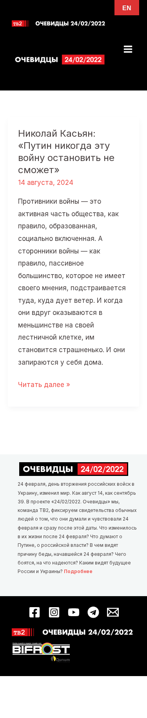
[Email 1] (113, 612)
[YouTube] (73, 612)
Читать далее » (44, 385)
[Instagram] (54, 612)
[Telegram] (93, 612)
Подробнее (78, 571)
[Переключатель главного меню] (128, 49)
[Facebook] (34, 612)
